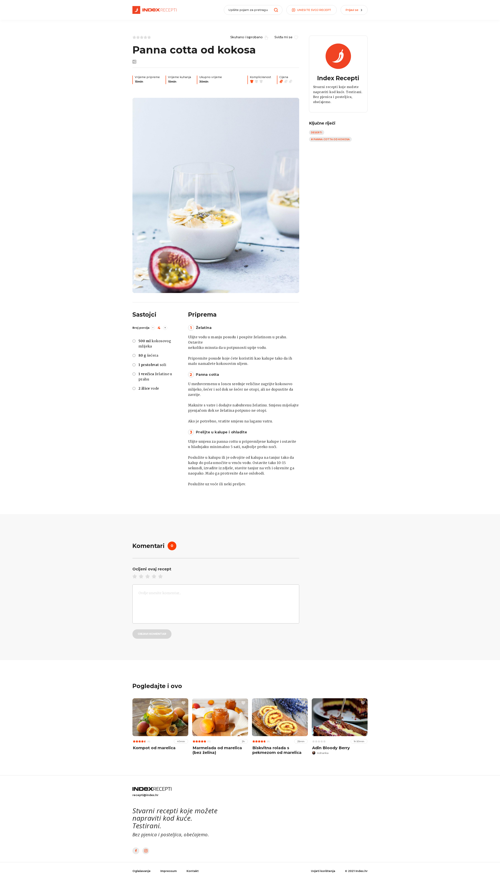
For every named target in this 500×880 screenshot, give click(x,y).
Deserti (316, 132)
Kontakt (193, 871)
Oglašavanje (141, 871)
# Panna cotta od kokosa (330, 139)
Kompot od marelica (154, 748)
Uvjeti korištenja (323, 871)
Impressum (168, 871)
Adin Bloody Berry (331, 748)
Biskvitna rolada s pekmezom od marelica (277, 750)
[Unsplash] (215, 195)
